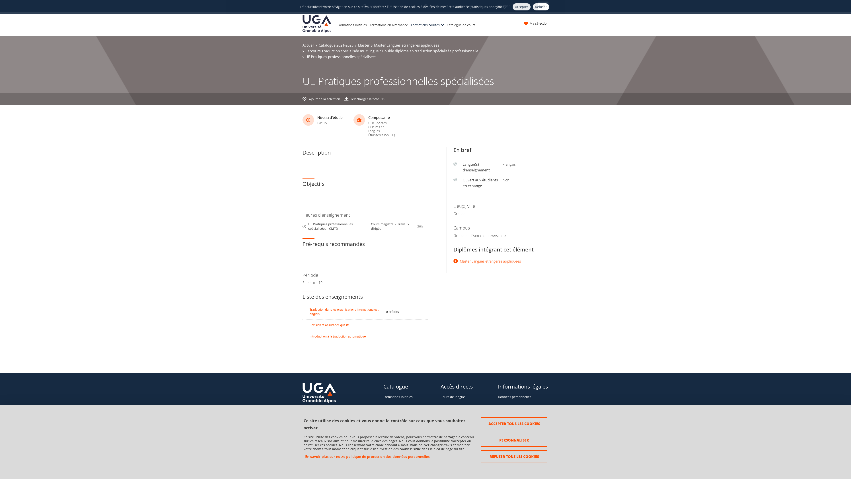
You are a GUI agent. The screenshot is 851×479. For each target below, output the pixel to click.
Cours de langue (453, 397)
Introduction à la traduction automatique (338, 336)
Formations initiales (352, 25)
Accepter (521, 7)
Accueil (308, 45)
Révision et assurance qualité (329, 325)
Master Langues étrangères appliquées (406, 45)
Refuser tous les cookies (514, 456)
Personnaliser (514, 440)
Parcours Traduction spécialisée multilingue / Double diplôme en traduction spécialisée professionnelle (391, 51)
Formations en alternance (389, 25)
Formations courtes (425, 25)
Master (364, 45)
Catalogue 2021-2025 (336, 45)
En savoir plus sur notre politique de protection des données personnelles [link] (367, 457)
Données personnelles (514, 397)
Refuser (541, 7)
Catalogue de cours (461, 25)
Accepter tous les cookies (514, 423)
